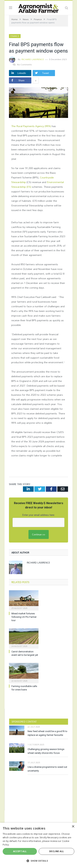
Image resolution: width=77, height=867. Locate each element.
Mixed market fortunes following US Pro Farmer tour (24, 617)
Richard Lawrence (32, 59)
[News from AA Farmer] (38, 7)
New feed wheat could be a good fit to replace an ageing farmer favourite (47, 733)
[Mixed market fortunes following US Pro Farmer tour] (23, 600)
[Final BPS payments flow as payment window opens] (38, 103)
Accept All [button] (20, 851)
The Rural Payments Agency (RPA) (31, 126)
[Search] (66, 7)
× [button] (73, 826)
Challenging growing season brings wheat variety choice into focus (46, 751)
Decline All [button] (56, 851)
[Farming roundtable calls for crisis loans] (23, 672)
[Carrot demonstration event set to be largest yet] (23, 638)
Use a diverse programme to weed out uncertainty (47, 769)
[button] (38, 861)
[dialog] (38, 845)
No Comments (24, 64)
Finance (14, 36)
